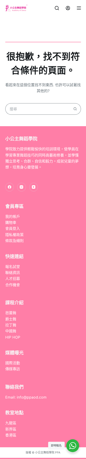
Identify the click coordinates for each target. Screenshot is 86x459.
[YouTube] (33, 187)
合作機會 (12, 284)
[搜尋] (57, 8)
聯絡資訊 (12, 272)
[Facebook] (9, 187)
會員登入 (12, 228)
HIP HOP (12, 337)
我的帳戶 (12, 216)
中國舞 (10, 331)
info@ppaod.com (32, 397)
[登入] (68, 8)
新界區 (10, 429)
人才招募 (12, 278)
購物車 (10, 222)
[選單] (79, 8)
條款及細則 (14, 240)
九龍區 (10, 423)
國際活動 (12, 363)
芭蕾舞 (10, 313)
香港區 (10, 435)
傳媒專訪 (12, 369)
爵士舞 (10, 319)
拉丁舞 (10, 325)
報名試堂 (12, 266)
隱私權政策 (14, 234)
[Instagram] (21, 187)
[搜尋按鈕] (75, 109)
